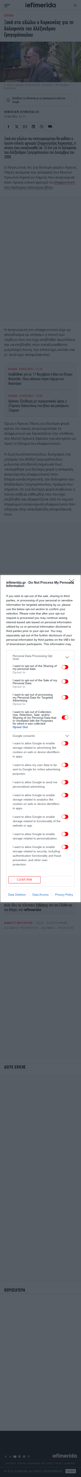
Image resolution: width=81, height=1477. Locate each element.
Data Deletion (17, 894)
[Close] (73, 583)
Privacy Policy (64, 894)
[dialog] (40, 738)
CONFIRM (24, 879)
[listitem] (40, 657)
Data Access (40, 894)
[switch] (65, 667)
